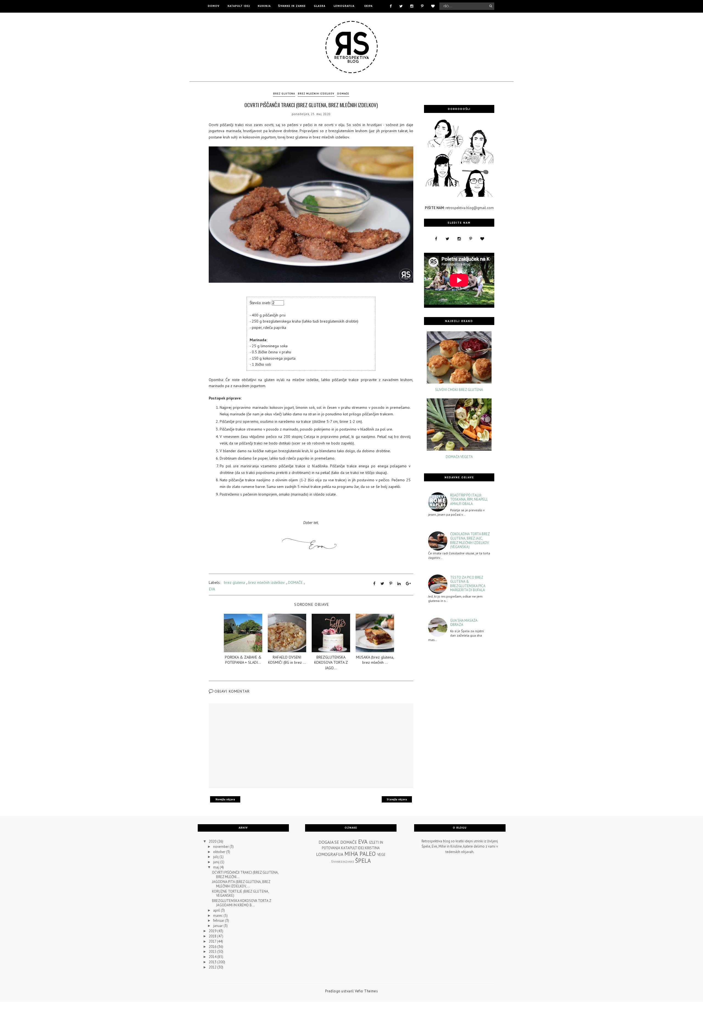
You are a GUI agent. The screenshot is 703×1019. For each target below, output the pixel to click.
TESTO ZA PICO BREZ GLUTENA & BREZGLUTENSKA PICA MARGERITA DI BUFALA (467, 583)
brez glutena (284, 93)
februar (219, 920)
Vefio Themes (366, 991)
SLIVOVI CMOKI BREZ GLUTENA (459, 390)
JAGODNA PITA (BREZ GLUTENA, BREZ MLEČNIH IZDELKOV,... (241, 883)
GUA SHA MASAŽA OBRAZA (463, 622)
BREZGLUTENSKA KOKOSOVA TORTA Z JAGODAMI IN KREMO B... (241, 902)
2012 (213, 967)
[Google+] (408, 583)
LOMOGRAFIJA (344, 6)
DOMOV (213, 6)
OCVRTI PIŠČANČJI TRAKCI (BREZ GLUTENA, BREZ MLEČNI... (245, 874)
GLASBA (319, 6)
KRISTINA (372, 848)
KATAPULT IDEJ (239, 6)
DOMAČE (343, 93)
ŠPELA (363, 860)
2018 (213, 936)
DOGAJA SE (329, 842)
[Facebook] (390, 6)
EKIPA (368, 6)
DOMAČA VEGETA (459, 457)
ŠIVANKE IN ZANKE (292, 6)
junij (216, 862)
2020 (213, 841)
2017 (213, 941)
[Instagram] (412, 6)
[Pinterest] (422, 6)
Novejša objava (225, 799)
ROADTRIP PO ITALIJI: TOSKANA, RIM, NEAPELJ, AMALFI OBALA (469, 499)
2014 (213, 956)
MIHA (351, 853)
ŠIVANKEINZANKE (342, 861)
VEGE (381, 854)
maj (216, 867)
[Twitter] (401, 6)
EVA (212, 589)
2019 (213, 931)
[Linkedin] (399, 583)
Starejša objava (397, 799)
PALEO (367, 853)
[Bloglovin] (433, 6)
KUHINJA (264, 6)
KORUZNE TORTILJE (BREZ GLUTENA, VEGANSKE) (240, 893)
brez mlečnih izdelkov (316, 93)
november (221, 846)
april (217, 910)
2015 (213, 951)
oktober (219, 851)
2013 (213, 962)
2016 (213, 946)
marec (218, 915)
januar (218, 925)
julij (216, 856)
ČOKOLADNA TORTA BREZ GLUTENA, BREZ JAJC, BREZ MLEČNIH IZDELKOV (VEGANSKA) (470, 540)
